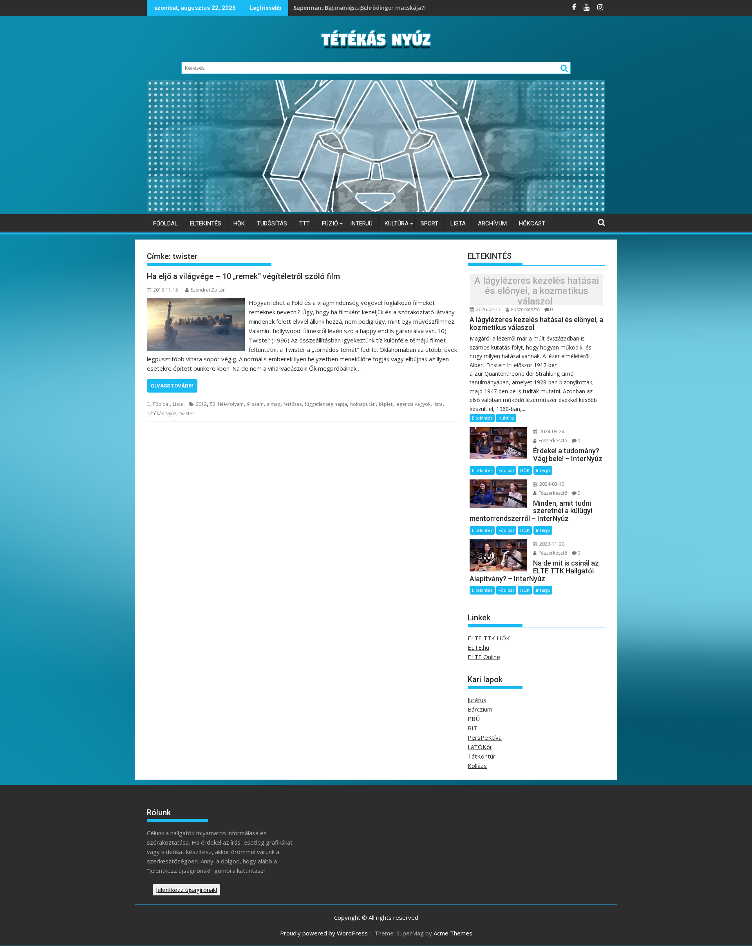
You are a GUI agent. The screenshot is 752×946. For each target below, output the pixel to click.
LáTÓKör (480, 747)
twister (186, 413)
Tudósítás (272, 223)
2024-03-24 (551, 431)
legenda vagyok (413, 404)
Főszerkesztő (525, 309)
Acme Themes (453, 933)
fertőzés (293, 404)
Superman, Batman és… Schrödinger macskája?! (360, 7)
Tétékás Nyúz (161, 413)
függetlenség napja (326, 404)
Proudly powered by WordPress (324, 933)
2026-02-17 (488, 309)
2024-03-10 (551, 484)
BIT (472, 728)
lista (438, 404)
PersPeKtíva (485, 737)
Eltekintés (205, 223)
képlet (385, 404)
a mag (273, 404)
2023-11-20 (551, 544)
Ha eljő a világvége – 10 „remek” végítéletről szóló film (243, 276)
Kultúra (397, 223)
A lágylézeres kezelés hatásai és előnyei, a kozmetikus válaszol (536, 291)
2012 (201, 404)
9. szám (255, 404)
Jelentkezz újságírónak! (186, 890)
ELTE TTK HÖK (489, 638)
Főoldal (165, 223)
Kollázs (477, 765)
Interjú (361, 223)
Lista (458, 223)
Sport (429, 223)
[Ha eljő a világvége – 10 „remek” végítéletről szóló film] (196, 302)
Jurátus (477, 700)
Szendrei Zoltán (208, 290)
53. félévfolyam (227, 404)
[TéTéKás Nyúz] (376, 209)
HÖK (239, 223)
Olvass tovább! (172, 386)
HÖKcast (532, 223)
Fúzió (330, 223)
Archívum (492, 223)
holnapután (363, 404)
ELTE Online (484, 657)
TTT (304, 223)
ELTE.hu (478, 647)
